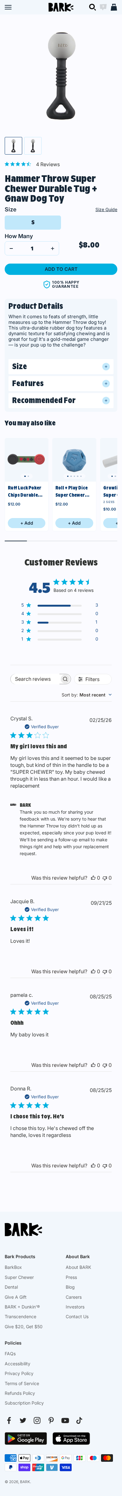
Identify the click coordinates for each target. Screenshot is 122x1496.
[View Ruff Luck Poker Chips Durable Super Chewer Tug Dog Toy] (26, 460)
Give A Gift (16, 1297)
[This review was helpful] (93, 878)
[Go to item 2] (33, 146)
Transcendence (20, 1316)
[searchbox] (35, 679)
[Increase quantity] (52, 248)
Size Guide (106, 209)
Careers (74, 1297)
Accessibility (17, 1363)
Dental (11, 1287)
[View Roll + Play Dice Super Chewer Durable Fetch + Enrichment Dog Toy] (74, 460)
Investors (75, 1306)
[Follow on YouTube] (65, 1420)
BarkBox (13, 1267)
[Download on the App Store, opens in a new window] (71, 1438)
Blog (70, 1287)
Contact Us (77, 1316)
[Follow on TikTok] (79, 1420)
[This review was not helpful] (105, 878)
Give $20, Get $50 (24, 1326)
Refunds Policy (20, 1393)
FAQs (10, 1353)
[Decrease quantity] (11, 248)
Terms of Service (22, 1383)
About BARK (78, 1267)
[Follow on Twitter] (23, 1420)
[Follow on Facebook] (9, 1420)
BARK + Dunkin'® (22, 1306)
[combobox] (87, 694)
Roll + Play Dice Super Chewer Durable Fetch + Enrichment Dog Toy (72, 492)
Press (71, 1277)
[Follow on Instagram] (37, 1420)
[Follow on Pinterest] (51, 1420)
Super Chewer (19, 1277)
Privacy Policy (19, 1373)
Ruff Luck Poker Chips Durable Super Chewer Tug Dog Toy (24, 492)
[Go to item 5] (81, 476)
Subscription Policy (24, 1403)
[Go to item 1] (13, 146)
